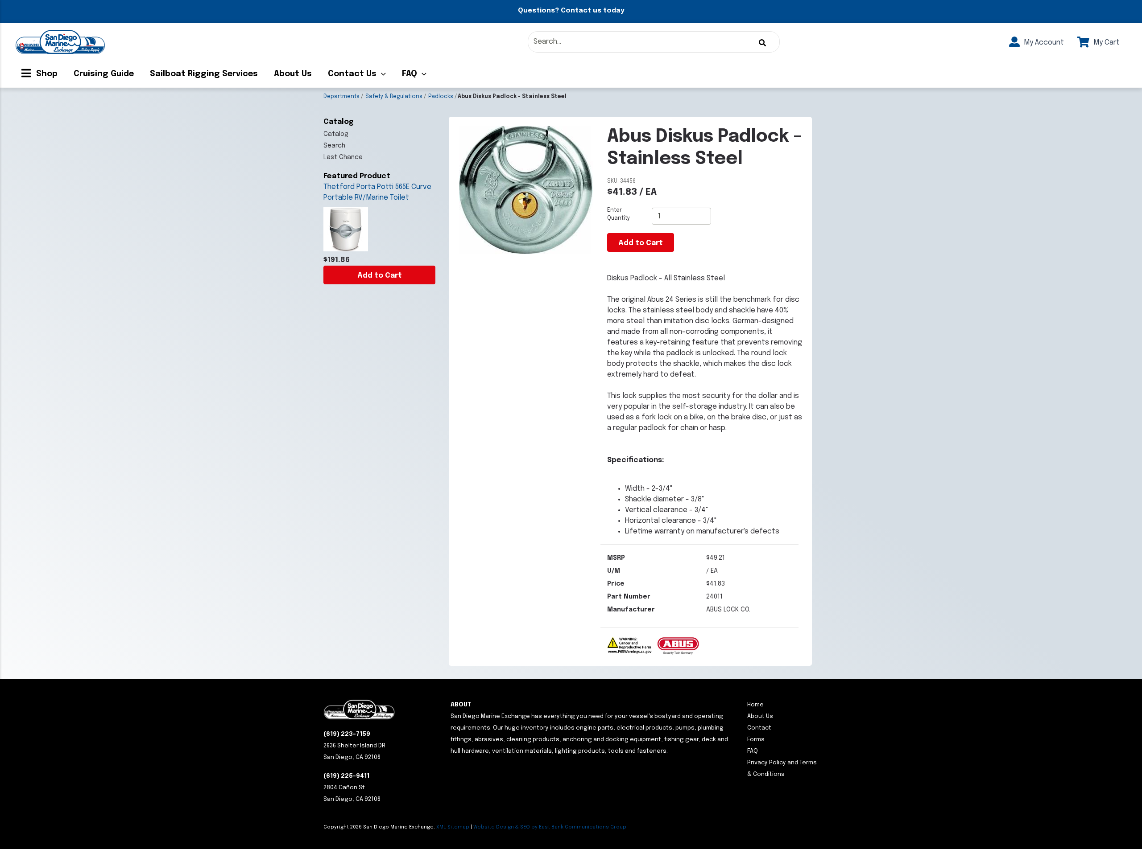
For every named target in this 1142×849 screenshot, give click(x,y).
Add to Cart (379, 275)
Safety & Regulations (393, 96)
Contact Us (352, 74)
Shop (46, 74)
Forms (756, 739)
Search (334, 146)
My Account (1043, 42)
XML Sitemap (452, 827)
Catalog (335, 134)
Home (755, 705)
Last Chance (343, 157)
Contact (759, 728)
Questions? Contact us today (571, 10)
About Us (293, 74)
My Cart (1106, 42)
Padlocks (440, 96)
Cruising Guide (104, 74)
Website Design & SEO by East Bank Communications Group (549, 827)
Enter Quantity (618, 214)
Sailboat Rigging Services (204, 74)
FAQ (409, 74)
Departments (341, 96)
